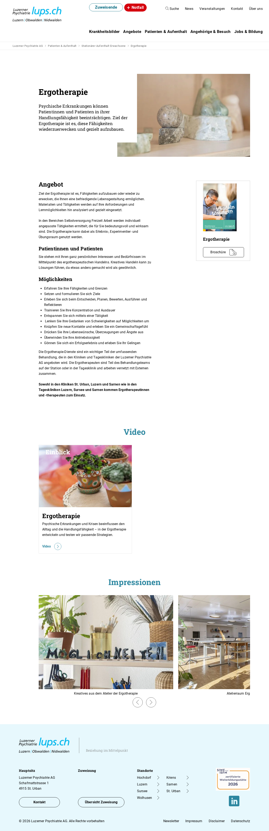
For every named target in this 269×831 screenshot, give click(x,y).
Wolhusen (144, 798)
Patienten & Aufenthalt (62, 45)
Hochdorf (144, 778)
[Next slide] (151, 702)
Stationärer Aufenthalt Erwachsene (104, 45)
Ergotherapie (139, 45)
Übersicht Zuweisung (101, 802)
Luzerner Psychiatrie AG (28, 45)
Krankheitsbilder (104, 31)
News (189, 9)
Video (46, 546)
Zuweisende (106, 7)
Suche (174, 9)
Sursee (142, 791)
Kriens (171, 778)
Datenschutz (240, 821)
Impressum (193, 821)
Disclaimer (217, 821)
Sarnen (171, 784)
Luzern (142, 784)
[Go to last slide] (138, 702)
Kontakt (237, 9)
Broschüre (217, 252)
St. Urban (173, 791)
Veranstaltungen (212, 9)
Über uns (256, 9)
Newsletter (171, 821)
